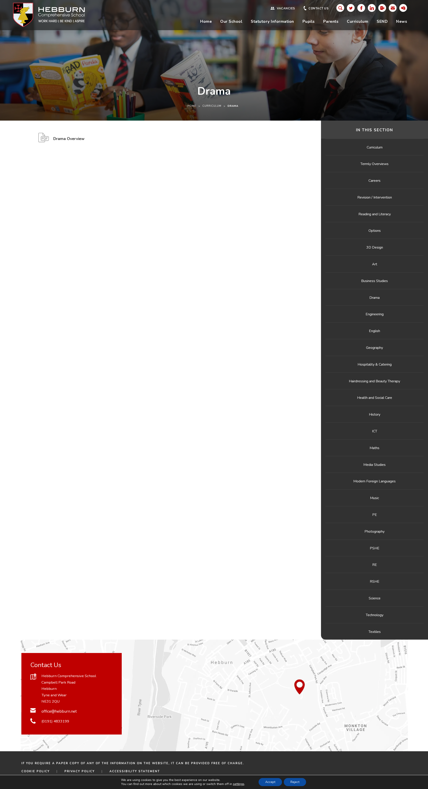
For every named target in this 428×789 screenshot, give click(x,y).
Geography (374, 347)
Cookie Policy (35, 771)
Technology (374, 615)
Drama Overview (68, 140)
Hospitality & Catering (375, 364)
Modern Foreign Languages (374, 481)
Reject (294, 782)
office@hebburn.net (59, 711)
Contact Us (319, 8)
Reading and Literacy (374, 214)
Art (374, 264)
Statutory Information (272, 21)
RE (374, 564)
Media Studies (374, 464)
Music (374, 498)
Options (374, 230)
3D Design (374, 247)
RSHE (374, 581)
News (401, 21)
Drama (374, 297)
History (374, 414)
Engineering (375, 314)
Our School (231, 21)
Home (206, 21)
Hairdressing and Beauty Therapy (374, 381)
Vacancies (286, 8)
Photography (374, 531)
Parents (331, 21)
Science (375, 598)
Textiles (374, 631)
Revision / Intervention (374, 197)
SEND (382, 21)
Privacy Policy (79, 771)
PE (374, 514)
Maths (374, 448)
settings (238, 784)
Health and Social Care (374, 397)
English (374, 331)
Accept (270, 782)
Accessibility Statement (134, 771)
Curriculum (357, 21)
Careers (374, 180)
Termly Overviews (374, 163)
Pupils (308, 21)
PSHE (374, 548)
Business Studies (374, 280)
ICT (374, 431)
